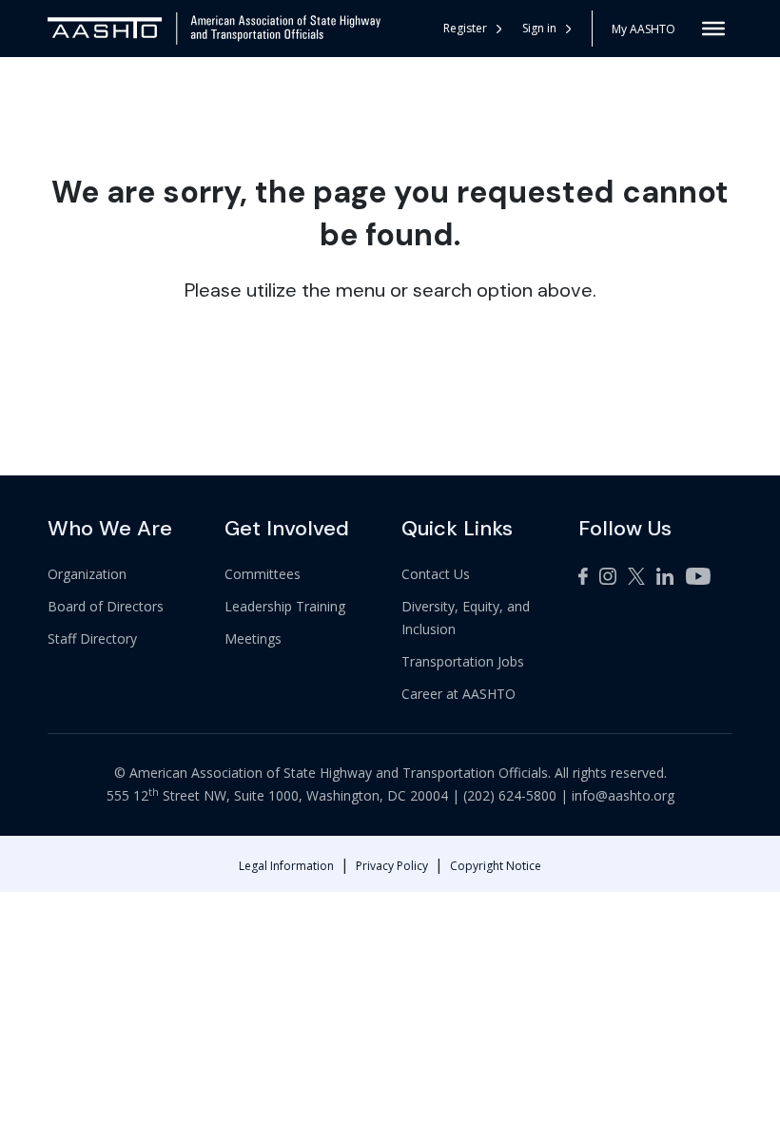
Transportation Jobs (462, 661)
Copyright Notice (495, 866)
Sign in (539, 28)
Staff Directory (92, 638)
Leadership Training (284, 606)
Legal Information (286, 866)
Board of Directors (106, 606)
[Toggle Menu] (713, 28)
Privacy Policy (392, 866)
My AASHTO (643, 29)
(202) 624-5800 (509, 795)
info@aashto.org (623, 795)
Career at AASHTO (458, 694)
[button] (547, 28)
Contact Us (435, 574)
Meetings (253, 638)
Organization (87, 574)
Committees (262, 574)
